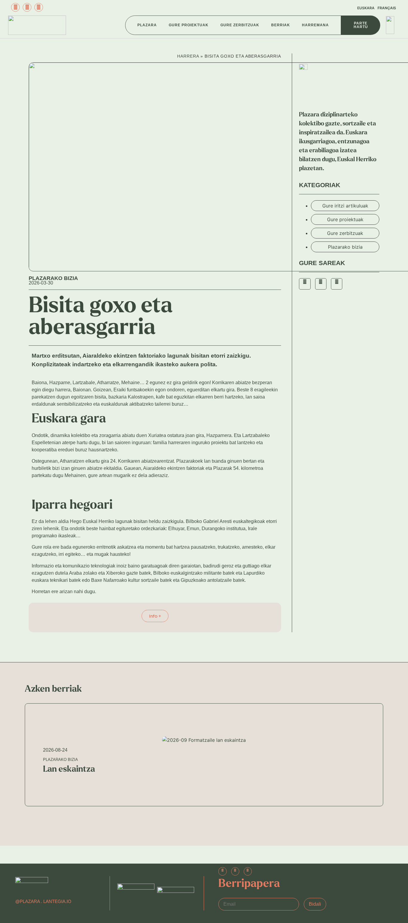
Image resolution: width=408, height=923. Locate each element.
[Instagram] (27, 7)
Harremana (315, 25)
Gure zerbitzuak (239, 25)
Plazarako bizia (53, 278)
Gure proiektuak (188, 25)
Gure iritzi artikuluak (345, 206)
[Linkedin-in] (38, 7)
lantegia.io (57, 901)
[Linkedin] (248, 871)
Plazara (147, 25)
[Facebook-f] (15, 7)
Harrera (188, 56)
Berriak (280, 25)
